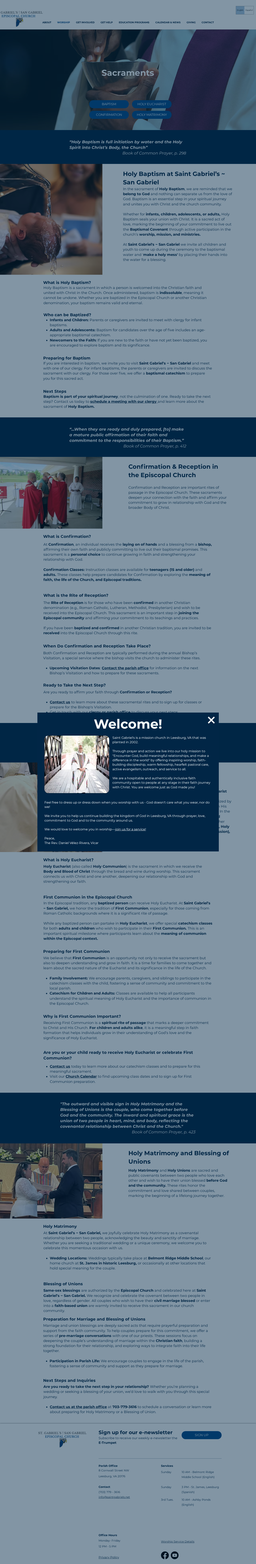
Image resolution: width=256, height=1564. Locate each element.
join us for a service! (130, 829)
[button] (211, 720)
